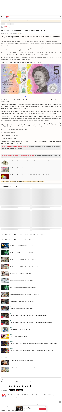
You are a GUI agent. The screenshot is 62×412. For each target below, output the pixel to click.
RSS (30, 379)
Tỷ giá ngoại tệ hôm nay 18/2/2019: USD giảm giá (21, 167)
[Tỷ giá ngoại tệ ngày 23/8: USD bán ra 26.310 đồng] (5, 362)
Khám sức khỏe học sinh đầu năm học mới (20, 329)
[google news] (22, 386)
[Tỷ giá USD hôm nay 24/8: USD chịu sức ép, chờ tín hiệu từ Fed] (5, 369)
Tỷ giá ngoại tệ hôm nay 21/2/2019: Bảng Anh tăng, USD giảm (16, 239)
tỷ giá (3, 181)
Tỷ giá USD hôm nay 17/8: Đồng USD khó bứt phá (21, 273)
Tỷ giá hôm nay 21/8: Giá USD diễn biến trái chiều (21, 245)
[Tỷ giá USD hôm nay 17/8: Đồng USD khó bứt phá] (5, 273)
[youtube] (12, 386)
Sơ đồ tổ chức (33, 402)
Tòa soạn (17, 379)
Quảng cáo (3, 379)
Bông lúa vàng (12, 313)
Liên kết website (44, 379)
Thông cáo (18, 381)
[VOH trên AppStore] (12, 390)
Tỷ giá (11, 278)
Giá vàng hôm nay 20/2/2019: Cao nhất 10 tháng (14, 146)
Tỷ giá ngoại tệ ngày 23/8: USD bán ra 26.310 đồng (21, 360)
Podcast (11, 341)
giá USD (7, 181)
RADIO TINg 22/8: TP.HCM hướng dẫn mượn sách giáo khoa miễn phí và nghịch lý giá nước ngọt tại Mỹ (33, 343)
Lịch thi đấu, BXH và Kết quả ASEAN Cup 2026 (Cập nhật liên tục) (17, 20)
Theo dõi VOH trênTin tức (17, 33)
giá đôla (34, 181)
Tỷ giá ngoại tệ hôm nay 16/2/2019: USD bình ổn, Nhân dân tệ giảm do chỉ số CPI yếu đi (30, 174)
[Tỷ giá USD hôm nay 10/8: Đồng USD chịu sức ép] (5, 308)
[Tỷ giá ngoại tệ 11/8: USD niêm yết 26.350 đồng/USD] (5, 301)
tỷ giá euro (29, 181)
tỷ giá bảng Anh (40, 181)
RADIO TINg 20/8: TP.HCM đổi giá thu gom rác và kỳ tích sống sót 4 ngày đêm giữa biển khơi (31, 350)
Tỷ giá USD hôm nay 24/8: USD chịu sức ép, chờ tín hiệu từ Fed (24, 368)
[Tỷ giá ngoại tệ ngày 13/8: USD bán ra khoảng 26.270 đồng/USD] (5, 294)
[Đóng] (45, 406)
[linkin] (20, 386)
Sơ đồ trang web (4, 404)
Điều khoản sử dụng (34, 404)
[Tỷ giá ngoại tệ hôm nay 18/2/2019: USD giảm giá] (5, 169)
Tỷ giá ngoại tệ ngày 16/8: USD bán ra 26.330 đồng (21, 280)
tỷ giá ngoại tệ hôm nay (21, 181)
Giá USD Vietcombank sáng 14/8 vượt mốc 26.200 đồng (22, 287)
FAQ (30, 381)
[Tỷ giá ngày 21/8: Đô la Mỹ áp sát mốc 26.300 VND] (5, 252)
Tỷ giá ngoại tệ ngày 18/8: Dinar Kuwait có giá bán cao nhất (24, 266)
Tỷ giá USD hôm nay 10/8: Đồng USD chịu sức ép (21, 308)
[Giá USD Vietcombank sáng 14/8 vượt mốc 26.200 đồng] (5, 287)
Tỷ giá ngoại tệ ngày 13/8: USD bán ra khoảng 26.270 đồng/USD (24, 294)
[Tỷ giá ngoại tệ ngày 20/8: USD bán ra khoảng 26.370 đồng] (5, 259)
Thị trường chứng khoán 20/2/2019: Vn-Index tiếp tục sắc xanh (18, 155)
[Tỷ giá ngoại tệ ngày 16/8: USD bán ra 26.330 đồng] (5, 280)
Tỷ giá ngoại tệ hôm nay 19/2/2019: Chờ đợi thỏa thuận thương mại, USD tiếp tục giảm (30, 161)
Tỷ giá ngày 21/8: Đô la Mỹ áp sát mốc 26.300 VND (21, 252)
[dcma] (25, 386)
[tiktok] (14, 386)
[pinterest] (17, 386)
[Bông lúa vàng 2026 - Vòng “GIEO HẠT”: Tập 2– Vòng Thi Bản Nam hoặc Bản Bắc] (5, 315)
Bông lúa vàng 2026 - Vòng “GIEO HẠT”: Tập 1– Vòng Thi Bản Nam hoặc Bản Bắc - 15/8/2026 (31, 322)
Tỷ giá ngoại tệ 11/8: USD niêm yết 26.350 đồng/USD (22, 301)
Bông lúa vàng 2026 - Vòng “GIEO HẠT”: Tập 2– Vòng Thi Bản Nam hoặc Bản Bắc (28, 315)
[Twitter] (28, 386)
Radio (11, 327)
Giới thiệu (2, 402)
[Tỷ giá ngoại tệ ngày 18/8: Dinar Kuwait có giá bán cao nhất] (5, 266)
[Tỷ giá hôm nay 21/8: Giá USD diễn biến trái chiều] (5, 245)
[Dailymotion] (30, 386)
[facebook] (9, 386)
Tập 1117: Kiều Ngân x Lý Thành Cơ (18, 336)
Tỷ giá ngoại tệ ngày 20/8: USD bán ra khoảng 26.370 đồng (23, 259)
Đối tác (2, 381)
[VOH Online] (7, 17)
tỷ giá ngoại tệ (13, 181)
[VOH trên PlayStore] (19, 390)
